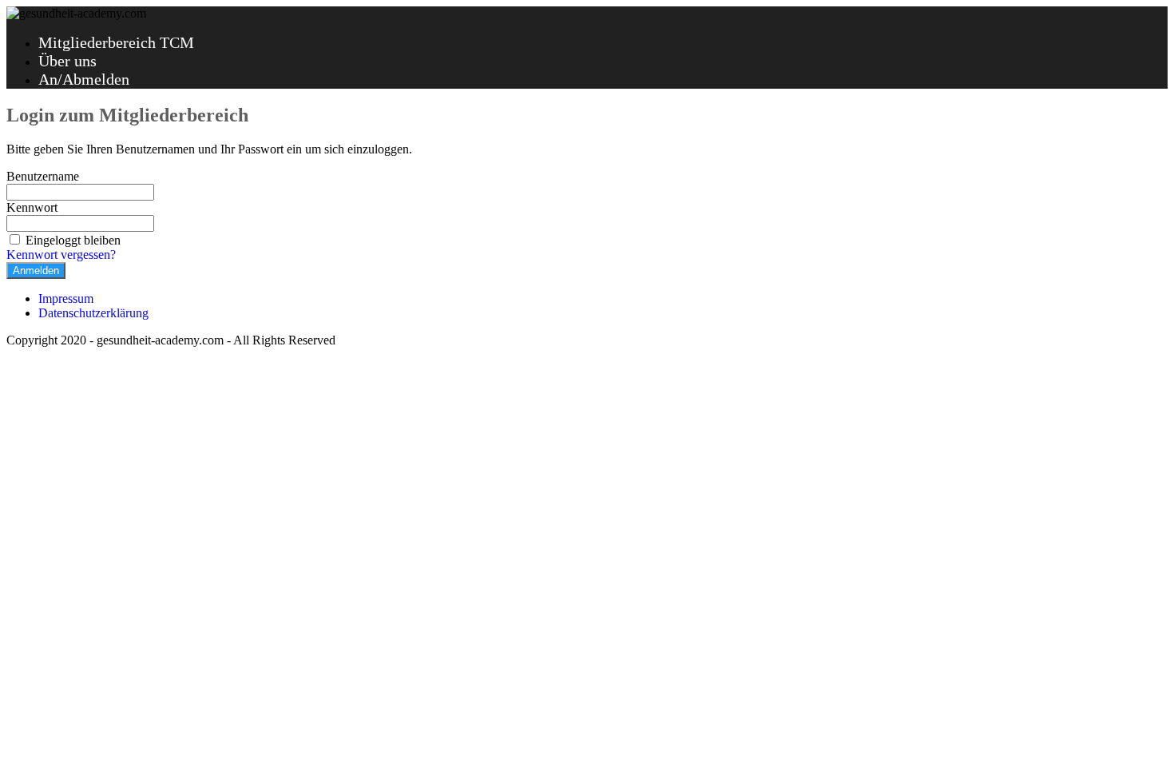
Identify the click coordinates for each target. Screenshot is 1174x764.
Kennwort (32, 207)
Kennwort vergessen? (61, 254)
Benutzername (42, 176)
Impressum (65, 298)
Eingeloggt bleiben (73, 240)
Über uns (67, 61)
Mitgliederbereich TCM (116, 42)
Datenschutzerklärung (93, 313)
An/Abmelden (83, 79)
